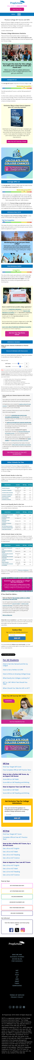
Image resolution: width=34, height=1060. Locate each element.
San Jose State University (7, 526)
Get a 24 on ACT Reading (11, 872)
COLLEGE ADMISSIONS (17, 896)
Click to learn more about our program (21, 444)
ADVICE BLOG (17, 959)
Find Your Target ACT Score (12, 834)
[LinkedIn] (24, 1007)
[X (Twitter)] (10, 1007)
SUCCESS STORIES (17, 957)
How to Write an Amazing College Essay (16, 674)
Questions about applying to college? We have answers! (17, 581)
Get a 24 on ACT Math (10, 869)
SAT (17, 970)
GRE (17, 979)
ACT (17, 972)
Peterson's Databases (23, 570)
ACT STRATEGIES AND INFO (17, 891)
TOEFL (17, 983)
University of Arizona (6, 499)
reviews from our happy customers (19, 440)
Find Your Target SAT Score (12, 767)
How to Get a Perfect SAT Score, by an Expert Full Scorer (16, 775)
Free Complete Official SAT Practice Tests (17, 770)
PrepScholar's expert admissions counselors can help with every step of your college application (17, 246)
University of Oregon (6, 496)
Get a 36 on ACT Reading (11, 855)
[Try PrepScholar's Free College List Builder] (17, 161)
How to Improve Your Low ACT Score (16, 862)
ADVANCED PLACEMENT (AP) (17, 902)
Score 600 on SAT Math (11, 790)
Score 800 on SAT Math (11, 779)
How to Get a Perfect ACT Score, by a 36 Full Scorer (17, 844)
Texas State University (6, 529)
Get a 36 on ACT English (11, 848)
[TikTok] (20, 1007)
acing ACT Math (16, 603)
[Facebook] (11, 930)
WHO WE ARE (17, 954)
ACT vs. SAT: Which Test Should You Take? (15, 683)
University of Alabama (6, 490)
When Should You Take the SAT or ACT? (16, 688)
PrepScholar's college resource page (20, 584)
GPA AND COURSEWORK (17, 913)
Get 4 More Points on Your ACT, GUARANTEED (17, 453)
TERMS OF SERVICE (17, 995)
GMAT (17, 981)
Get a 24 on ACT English (11, 865)
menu (14, 13)
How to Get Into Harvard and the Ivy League (15, 665)
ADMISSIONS (17, 985)
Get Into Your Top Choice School (17, 333)
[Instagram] (23, 930)
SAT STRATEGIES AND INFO (17, 885)
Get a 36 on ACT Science (11, 858)
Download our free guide (10, 129)
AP (17, 977)
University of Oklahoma (7, 494)
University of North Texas (7, 527)
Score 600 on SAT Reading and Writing (16, 793)
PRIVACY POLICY (17, 997)
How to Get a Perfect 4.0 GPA (13, 670)
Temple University (6, 488)
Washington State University (5, 521)
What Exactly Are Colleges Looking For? (16, 678)
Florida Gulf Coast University (6, 518)
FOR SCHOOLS (17, 961)
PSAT (17, 975)
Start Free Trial (17, 9)
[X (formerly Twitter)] (17, 930)
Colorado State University (7, 492)
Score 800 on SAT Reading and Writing (16, 782)
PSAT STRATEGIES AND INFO (17, 907)
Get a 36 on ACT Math (10, 852)
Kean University (5, 562)
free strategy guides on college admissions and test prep (16, 598)
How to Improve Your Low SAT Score (16, 787)
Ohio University (5, 497)
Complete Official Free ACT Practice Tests (15, 838)
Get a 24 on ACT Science (11, 875)
